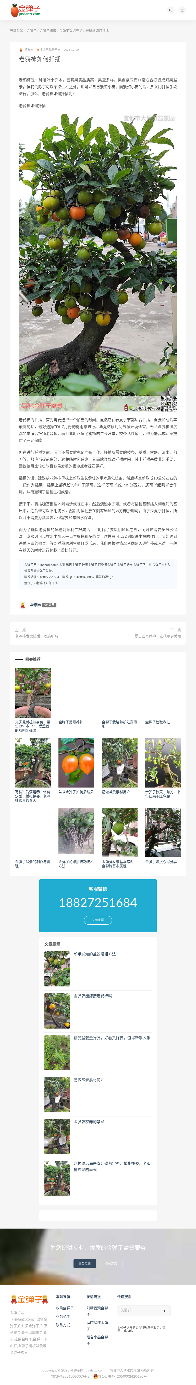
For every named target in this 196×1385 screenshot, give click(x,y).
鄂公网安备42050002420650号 (122, 1376)
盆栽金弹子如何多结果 (76, 792)
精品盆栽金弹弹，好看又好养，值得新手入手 (112, 1038)
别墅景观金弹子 (97, 1311)
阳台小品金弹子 (97, 1340)
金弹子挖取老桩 (157, 722)
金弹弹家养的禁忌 (89, 1122)
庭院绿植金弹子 (97, 1326)
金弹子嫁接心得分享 (161, 862)
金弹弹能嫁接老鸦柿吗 (93, 996)
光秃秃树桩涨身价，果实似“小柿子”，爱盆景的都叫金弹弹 (32, 727)
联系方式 (111, 1263)
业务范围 (85, 1263)
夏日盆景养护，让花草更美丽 (157, 636)
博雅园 (35, 605)
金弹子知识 (48, 31)
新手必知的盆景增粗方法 (95, 954)
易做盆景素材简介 (116, 792)
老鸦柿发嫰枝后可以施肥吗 (36, 636)
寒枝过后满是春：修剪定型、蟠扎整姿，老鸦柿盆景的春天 (32, 796)
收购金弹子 (65, 1308)
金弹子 (31, 31)
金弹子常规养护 (70, 722)
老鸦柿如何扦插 (47, 583)
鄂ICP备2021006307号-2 (70, 1376)
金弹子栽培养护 (70, 31)
